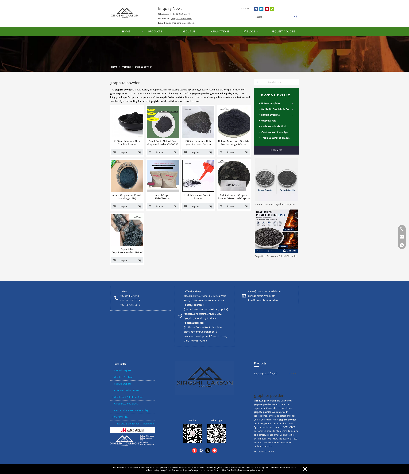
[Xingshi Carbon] (132, 440)
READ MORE (276, 150)
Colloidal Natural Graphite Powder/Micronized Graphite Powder (234, 196)
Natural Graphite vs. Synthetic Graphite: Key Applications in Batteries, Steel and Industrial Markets (276, 204)
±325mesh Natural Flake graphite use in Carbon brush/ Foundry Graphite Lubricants (198, 142)
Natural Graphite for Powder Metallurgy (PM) (127, 196)
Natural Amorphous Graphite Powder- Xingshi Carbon (234, 142)
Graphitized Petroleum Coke (128, 397)
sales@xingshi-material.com (264, 291)
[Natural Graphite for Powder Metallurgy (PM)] (127, 175)
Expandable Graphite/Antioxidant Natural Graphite (127, 250)
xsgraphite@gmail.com (262, 296)
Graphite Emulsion (123, 377)
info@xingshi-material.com (264, 300)
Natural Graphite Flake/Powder (163, 196)
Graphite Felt (268, 120)
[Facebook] (256, 9)
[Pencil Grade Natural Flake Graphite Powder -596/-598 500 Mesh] (163, 121)
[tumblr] (194, 450)
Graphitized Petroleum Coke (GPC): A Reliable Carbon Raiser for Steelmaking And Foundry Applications (276, 256)
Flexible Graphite (270, 115)
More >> (244, 8)
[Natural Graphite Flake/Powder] (163, 175)
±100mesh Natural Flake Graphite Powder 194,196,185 (127, 142)
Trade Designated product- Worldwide (277, 138)
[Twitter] (207, 450)
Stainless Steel (121, 416)
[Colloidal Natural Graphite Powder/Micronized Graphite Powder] (234, 175)
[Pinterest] (267, 9)
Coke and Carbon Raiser (126, 390)
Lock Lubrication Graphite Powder (198, 196)
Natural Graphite (270, 103)
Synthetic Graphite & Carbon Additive (277, 109)
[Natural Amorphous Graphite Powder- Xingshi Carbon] (234, 121)
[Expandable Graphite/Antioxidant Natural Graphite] (127, 229)
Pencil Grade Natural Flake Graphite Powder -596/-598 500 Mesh (162, 142)
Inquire (123, 152)
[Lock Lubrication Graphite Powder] (198, 175)
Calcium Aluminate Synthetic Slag (277, 132)
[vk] (214, 450)
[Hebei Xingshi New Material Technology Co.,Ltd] (132, 430)
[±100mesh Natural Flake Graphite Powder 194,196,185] (127, 121)
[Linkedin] (261, 9)
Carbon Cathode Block (274, 126)
